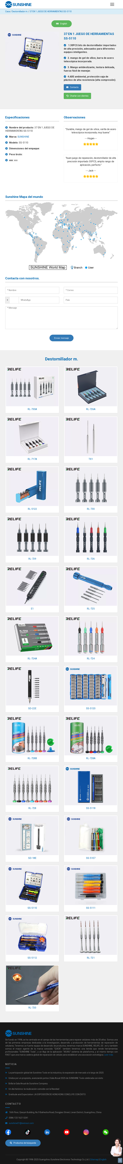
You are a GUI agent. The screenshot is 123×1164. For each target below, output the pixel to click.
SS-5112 (32, 957)
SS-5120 (90, 708)
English (63, 23)
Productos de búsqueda (25, 1143)
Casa (7, 11)
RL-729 (32, 558)
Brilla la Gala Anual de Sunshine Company (28, 1083)
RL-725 (91, 608)
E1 (32, 608)
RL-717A (32, 459)
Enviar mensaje (61, 338)
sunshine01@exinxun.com (21, 1123)
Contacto (74, 87)
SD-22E (32, 708)
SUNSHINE (23, 136)
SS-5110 (32, 907)
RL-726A (90, 409)
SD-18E (32, 858)
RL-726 (91, 558)
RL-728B (32, 758)
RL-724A (32, 658)
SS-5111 (90, 907)
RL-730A (32, 409)
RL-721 (91, 957)
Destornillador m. (20, 11)
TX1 (91, 459)
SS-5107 (90, 858)
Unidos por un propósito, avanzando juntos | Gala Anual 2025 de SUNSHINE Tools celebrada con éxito (56, 1078)
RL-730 (91, 508)
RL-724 (91, 658)
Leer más (108, 1055)
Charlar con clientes (79, 96)
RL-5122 (32, 508)
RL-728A (90, 758)
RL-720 (32, 1007)
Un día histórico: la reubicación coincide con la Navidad (34, 1089)
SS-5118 (90, 808)
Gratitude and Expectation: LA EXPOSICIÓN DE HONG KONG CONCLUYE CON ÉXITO (47, 1094)
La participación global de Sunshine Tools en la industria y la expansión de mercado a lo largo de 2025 (56, 1072)
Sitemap (94, 1159)
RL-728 (32, 808)
